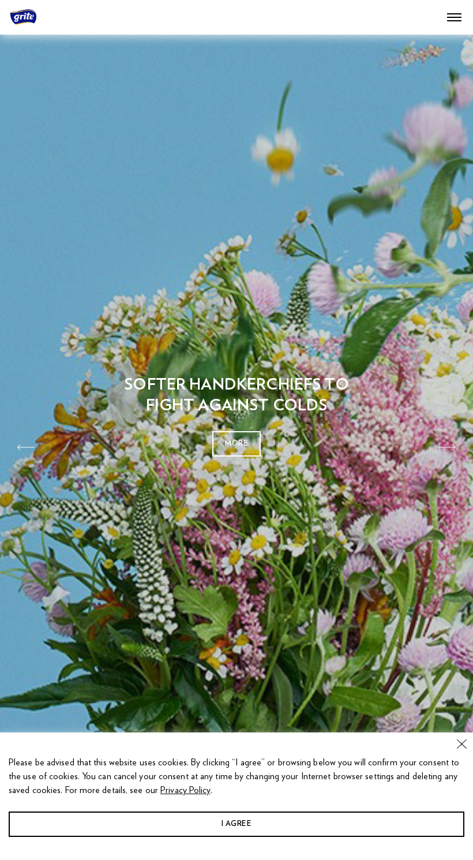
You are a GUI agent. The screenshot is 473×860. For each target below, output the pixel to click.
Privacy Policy (185, 790)
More (236, 443)
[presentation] (26, 447)
